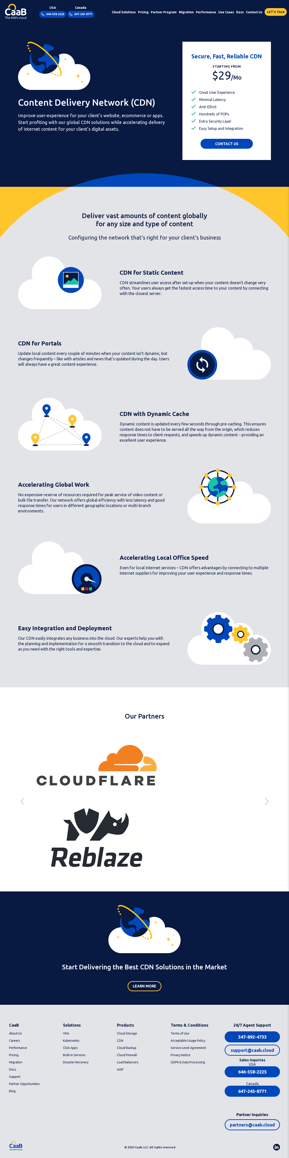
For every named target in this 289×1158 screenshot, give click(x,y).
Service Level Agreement (188, 1048)
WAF (120, 1069)
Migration (186, 12)
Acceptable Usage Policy (188, 1040)
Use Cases (226, 12)
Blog (12, 1091)
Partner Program (164, 12)
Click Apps (70, 1048)
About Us (15, 1033)
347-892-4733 (252, 1036)
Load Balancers (127, 1062)
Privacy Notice (180, 1055)
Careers (14, 1040)
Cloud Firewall (127, 1055)
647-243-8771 (83, 14)
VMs (66, 1033)
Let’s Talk (276, 12)
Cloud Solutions (124, 12)
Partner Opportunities (24, 1084)
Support (14, 1076)
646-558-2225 (55, 14)
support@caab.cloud (252, 1050)
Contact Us (254, 12)
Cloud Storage (127, 1033)
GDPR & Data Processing (188, 1062)
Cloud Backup (126, 1048)
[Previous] (266, 801)
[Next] (22, 801)
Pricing (143, 12)
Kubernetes (71, 1040)
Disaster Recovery (76, 1062)
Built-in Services (74, 1055)
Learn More (144, 986)
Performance (206, 12)
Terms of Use (180, 1033)
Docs (240, 12)
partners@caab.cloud (252, 1124)
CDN (120, 1040)
